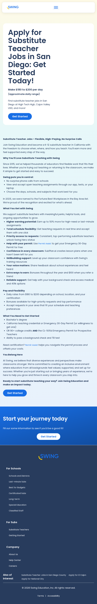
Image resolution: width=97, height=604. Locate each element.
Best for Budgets (17, 487)
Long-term (14, 499)
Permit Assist (44, 243)
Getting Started (17, 535)
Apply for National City (32, 578)
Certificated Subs (17, 493)
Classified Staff (16, 510)
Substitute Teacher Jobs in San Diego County (43, 575)
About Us (13, 554)
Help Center (15, 560)
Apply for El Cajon (77, 575)
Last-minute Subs (17, 481)
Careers (13, 566)
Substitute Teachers (19, 529)
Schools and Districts (19, 475)
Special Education (17, 504)
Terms (40, 595)
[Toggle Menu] (56, 7)
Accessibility (53, 595)
